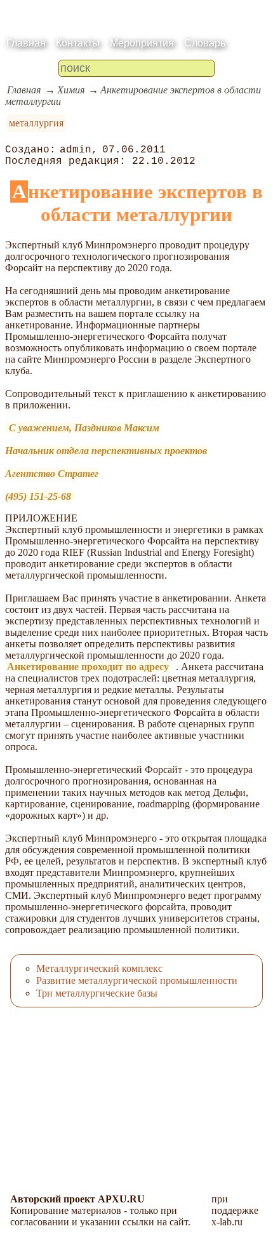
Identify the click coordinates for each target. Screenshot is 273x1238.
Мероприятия (142, 42)
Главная (26, 42)
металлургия (36, 123)
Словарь (204, 42)
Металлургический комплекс (99, 968)
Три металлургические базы (96, 993)
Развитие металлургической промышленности (136, 980)
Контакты (78, 42)
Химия (70, 89)
